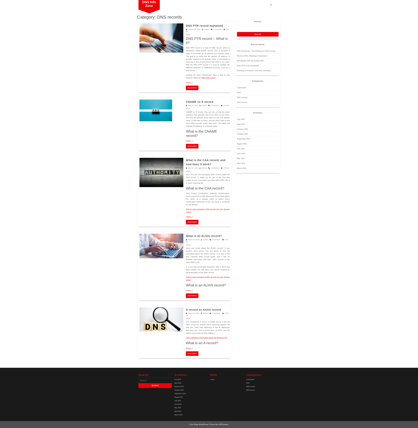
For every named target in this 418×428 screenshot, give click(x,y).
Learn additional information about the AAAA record (206, 338)
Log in (212, 379)
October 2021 (242, 134)
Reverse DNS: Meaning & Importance (252, 56)
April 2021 (241, 163)
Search (257, 22)
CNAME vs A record (199, 101)
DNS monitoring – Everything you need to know (256, 51)
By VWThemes (222, 424)
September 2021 (243, 139)
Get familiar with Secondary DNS (250, 61)
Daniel (206, 29)
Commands (241, 88)
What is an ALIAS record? (204, 235)
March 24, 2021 (193, 239)
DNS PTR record (208, 78)
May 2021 (241, 158)
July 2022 (241, 119)
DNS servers (242, 102)
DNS (239, 92)
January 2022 (242, 129)
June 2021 (241, 153)
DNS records (242, 97)
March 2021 (242, 168)
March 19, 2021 (193, 313)
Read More (193, 88)
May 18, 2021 (193, 168)
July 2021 (241, 149)
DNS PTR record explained (204, 25)
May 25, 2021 (193, 105)
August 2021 (242, 144)
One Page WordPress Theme (202, 424)
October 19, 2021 (194, 29)
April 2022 (241, 124)
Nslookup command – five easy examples (254, 70)
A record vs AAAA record (203, 309)
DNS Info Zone (149, 4)
